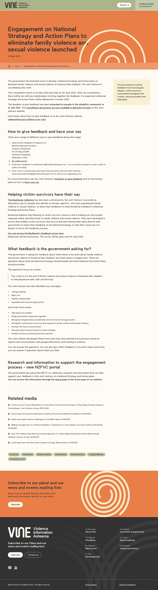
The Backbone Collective (21, 200)
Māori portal (91, 547)
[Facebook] (10, 568)
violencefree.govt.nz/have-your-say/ (27, 119)
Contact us (33, 555)
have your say (32, 182)
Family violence (43, 454)
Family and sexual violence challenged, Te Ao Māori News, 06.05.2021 (40, 419)
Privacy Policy (91, 585)
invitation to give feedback (68, 179)
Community (27, 454)
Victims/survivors (17, 459)
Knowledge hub (92, 555)
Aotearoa (14, 454)
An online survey (19, 161)
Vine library (90, 538)
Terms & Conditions (127, 585)
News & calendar (127, 538)
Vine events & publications (132, 530)
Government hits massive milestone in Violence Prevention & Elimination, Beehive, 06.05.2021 (51, 414)
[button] (124, 5)
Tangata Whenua (96, 454)
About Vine (90, 530)
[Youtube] (16, 568)
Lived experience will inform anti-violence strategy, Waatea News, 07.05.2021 (44, 443)
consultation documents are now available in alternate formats (58, 107)
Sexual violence (77, 454)
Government (60, 454)
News (17, 66)
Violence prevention (129, 547)
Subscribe (15, 504)
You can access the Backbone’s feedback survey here (36, 233)
